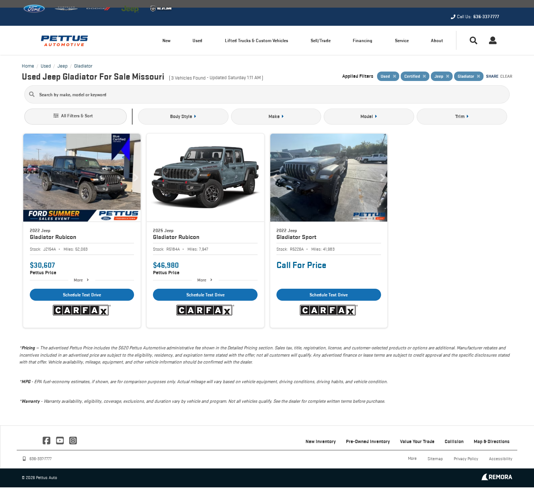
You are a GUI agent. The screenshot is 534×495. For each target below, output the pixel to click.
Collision (454, 441)
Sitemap (435, 458)
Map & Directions (492, 441)
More (78, 279)
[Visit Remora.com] (496, 478)
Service (402, 40)
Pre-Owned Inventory (368, 441)
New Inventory (321, 441)
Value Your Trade (417, 441)
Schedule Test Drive (82, 294)
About (437, 40)
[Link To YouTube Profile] (60, 440)
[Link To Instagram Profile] (73, 440)
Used (197, 40)
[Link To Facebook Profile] (47, 440)
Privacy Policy (466, 458)
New (166, 40)
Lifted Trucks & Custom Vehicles (256, 40)
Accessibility (500, 458)
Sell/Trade (321, 40)
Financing (362, 40)
